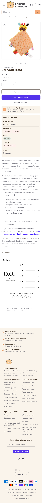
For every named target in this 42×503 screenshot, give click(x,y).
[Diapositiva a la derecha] (25, 63)
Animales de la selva (11, 400)
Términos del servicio (29, 492)
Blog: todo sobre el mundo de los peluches (29, 429)
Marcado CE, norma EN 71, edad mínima (17, 238)
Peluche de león (28, 392)
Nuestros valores (28, 418)
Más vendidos (9, 406)
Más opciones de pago (21, 102)
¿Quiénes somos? (28, 415)
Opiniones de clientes (30, 424)
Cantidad (4, 80)
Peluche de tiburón (29, 395)
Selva (11, 17)
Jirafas (16, 17)
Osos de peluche (10, 394)
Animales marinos (10, 397)
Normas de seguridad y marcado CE (12, 424)
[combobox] (18, 12)
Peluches (4, 17)
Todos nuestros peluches (9, 383)
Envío (6, 415)
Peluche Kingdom (16, 489)
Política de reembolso (30, 489)
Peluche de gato (28, 383)
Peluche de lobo (28, 398)
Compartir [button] (7, 252)
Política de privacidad (14, 492)
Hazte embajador (28, 434)
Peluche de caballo (29, 386)
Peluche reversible (28, 389)
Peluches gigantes (10, 388)
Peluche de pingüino (29, 401)
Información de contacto (22, 498)
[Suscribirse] (32, 444)
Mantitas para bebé (11, 391)
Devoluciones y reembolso (9, 419)
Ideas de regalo (9, 403)
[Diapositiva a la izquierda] (16, 63)
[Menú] (4, 5)
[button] (39, 5)
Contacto (7, 431)
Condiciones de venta (17, 495)
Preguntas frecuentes (12, 428)
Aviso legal (29, 495)
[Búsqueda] (37, 12)
